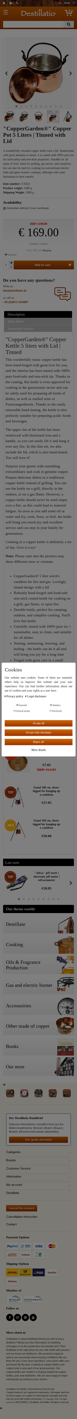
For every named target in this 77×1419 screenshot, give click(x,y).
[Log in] (4, 3)
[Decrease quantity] (11, 267)
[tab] (38, 314)
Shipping (46, 250)
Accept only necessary (38, 732)
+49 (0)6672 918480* (16, 302)
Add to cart (42, 265)
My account (14, 1184)
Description (16, 314)
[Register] (11, 3)
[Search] (68, 24)
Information (13, 1176)
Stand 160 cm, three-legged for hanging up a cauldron (46, 824)
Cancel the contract (21, 1208)
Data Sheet (16, 321)
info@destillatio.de (14, 290)
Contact (11, 1224)
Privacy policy (15, 696)
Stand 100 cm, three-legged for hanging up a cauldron (46, 791)
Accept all (38, 723)
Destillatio (12, 1193)
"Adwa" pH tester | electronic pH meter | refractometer (46, 876)
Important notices (21, 328)
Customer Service (18, 1168)
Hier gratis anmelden (38, 1139)
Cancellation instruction (21, 1216)
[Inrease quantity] (11, 263)
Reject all (38, 741)
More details (38, 749)
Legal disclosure (36, 696)
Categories (13, 1152)
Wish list (11, 254)
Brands (11, 1160)
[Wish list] (74, 3)
